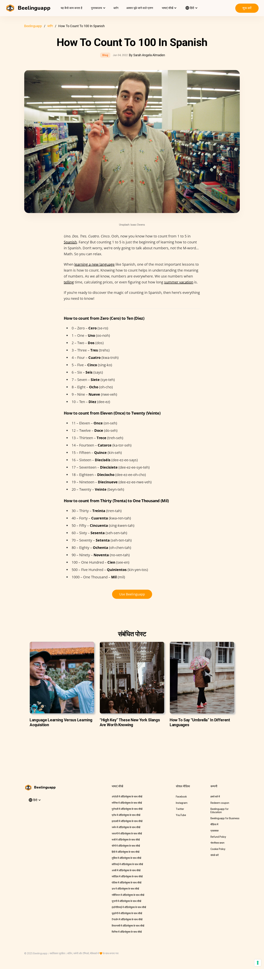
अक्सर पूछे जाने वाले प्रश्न (139, 8)
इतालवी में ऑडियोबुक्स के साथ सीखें (127, 821)
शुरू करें (246, 8)
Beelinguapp (33, 26)
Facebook (181, 796)
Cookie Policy (217, 849)
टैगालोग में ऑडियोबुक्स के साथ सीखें (127, 919)
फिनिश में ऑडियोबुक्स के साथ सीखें (127, 931)
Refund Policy (218, 836)
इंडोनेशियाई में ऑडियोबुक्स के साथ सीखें (129, 907)
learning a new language (94, 264)
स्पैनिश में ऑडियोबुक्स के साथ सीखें (127, 802)
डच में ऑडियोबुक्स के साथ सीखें (125, 888)
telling (69, 282)
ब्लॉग (116, 8)
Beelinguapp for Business (224, 818)
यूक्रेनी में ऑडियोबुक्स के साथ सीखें (127, 913)
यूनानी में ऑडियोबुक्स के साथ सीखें (126, 901)
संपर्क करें (214, 855)
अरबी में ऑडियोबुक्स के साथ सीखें (126, 870)
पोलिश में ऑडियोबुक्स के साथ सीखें (126, 882)
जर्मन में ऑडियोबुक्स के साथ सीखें (126, 827)
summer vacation (178, 282)
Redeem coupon (219, 802)
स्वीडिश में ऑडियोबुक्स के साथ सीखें (127, 876)
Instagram (181, 802)
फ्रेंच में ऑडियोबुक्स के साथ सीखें (126, 815)
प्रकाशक (214, 830)
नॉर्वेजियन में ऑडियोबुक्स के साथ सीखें (128, 895)
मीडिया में (214, 824)
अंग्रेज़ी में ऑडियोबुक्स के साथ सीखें (127, 796)
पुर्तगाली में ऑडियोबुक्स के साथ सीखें (127, 809)
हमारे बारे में (215, 796)
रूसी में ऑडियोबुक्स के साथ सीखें (126, 839)
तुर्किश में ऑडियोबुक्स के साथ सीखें (126, 858)
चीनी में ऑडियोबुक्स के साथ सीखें (126, 845)
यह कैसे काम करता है (71, 8)
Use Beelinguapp (132, 594)
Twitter (180, 809)
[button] (98, 8)
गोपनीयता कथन (217, 842)
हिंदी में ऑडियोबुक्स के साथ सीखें (125, 851)
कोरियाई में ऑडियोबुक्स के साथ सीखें (127, 864)
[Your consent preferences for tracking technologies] (257, 962)
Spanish (70, 242)
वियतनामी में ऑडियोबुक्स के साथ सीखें (128, 925)
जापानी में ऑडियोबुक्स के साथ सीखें (127, 833)
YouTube (181, 815)
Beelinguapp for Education (219, 811)
